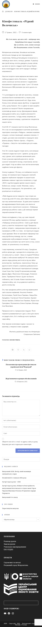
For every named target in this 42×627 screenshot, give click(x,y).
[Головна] (3, 11)
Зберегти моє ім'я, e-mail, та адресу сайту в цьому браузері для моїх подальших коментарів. (20, 443)
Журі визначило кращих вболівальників (21, 379)
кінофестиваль (15, 340)
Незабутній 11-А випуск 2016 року (14, 478)
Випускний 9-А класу (10, 497)
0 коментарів (27, 32)
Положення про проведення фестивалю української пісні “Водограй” (21, 366)
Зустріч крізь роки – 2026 (11, 482)
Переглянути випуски (10, 508)
